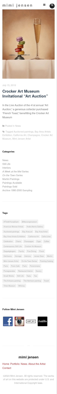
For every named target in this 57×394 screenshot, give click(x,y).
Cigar (39, 241)
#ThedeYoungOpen (11, 221)
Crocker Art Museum (33, 246)
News (18, 125)
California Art (19, 135)
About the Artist (36, 364)
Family (21, 251)
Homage (18, 256)
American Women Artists (13, 226)
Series (15, 171)
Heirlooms (8, 256)
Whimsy (21, 285)
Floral (41, 251)
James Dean (39, 256)
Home (5, 364)
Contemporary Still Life (13, 246)
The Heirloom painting (32, 280)
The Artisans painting (12, 280)
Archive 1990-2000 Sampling (17, 190)
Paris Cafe (15, 266)
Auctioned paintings (23, 131)
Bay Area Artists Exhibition (14, 236)
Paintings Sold (9, 186)
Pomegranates (9, 271)
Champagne (34, 135)
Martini (49, 256)
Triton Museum (9, 285)
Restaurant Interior (25, 271)
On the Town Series (29, 261)
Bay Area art (27, 231)
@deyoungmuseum (29, 221)
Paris (6, 266)
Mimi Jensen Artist (21, 138)
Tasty (29, 276)
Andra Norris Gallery (35, 226)
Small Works (9, 276)
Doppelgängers (10, 251)
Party (24, 266)
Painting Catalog (46, 261)
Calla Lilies (46, 236)
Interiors (6, 167)
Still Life (6, 163)
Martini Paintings (10, 179)
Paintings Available (12, 182)
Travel (46, 280)
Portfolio (15, 364)
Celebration (8, 241)
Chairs (18, 241)
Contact (6, 368)
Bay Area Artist (41, 231)
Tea (35, 276)
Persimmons (35, 266)
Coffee (46, 241)
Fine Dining (31, 251)
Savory (38, 271)
